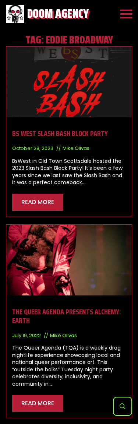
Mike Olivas (76, 148)
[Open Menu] (126, 14)
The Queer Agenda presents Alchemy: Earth (66, 316)
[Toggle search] (122, 406)
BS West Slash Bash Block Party (60, 133)
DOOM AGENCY (58, 14)
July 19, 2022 (27, 335)
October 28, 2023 (33, 148)
